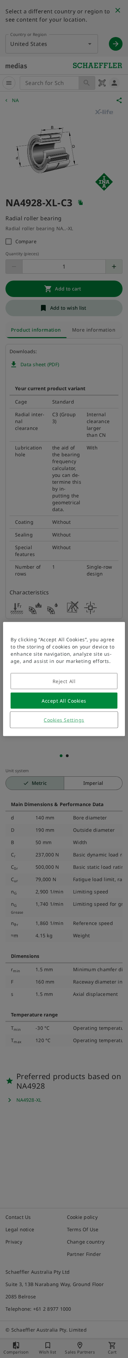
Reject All (64, 681)
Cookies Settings (64, 720)
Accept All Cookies (64, 700)
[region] (64, 679)
